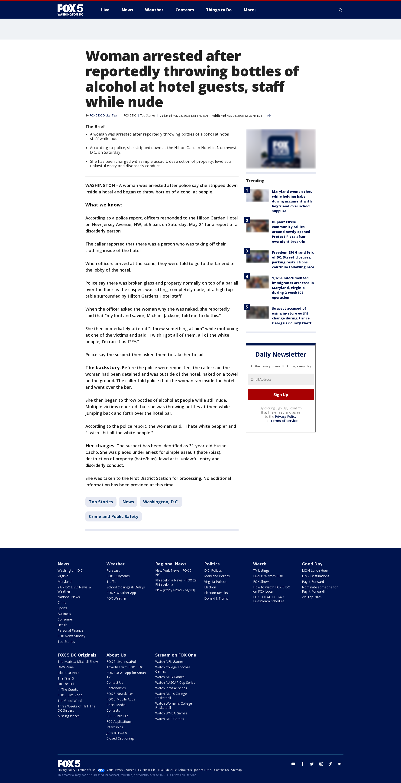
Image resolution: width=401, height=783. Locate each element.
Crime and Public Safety (113, 516)
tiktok (330, 764)
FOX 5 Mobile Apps (121, 699)
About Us (116, 655)
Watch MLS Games (169, 719)
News (128, 501)
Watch (259, 564)
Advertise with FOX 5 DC (125, 667)
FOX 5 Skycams (118, 576)
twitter (312, 764)
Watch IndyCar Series (171, 688)
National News (69, 597)
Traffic (111, 581)
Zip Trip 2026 (312, 597)
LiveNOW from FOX (268, 576)
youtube (293, 764)
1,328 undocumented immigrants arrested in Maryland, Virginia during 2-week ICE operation (293, 288)
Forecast (113, 570)
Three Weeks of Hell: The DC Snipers (76, 708)
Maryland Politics (217, 576)
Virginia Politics (215, 581)
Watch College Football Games (172, 669)
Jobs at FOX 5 (117, 732)
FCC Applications (119, 721)
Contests (113, 710)
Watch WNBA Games (171, 713)
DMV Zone (66, 667)
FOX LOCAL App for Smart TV (126, 674)
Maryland (64, 581)
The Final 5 (66, 678)
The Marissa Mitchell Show (78, 661)
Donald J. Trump (216, 598)
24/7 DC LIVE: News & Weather (74, 589)
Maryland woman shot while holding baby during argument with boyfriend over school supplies (292, 201)
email (339, 764)
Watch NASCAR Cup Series (175, 682)
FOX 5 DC (130, 115)
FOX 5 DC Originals (77, 655)
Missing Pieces (69, 716)
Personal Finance (70, 630)
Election (210, 587)
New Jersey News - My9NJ (175, 590)
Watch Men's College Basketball (171, 695)
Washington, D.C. (161, 501)
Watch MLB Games (169, 677)
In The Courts (68, 689)
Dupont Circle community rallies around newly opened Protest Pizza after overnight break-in (291, 232)
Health (62, 625)
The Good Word (70, 700)
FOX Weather (116, 598)
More (249, 10)
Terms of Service (284, 420)
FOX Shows (261, 581)
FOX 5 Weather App (121, 593)
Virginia (63, 576)
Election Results (216, 593)
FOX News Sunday (71, 636)
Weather (116, 564)
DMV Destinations (315, 576)
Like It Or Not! (68, 672)
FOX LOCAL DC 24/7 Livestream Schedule (268, 599)
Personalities (116, 688)
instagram (321, 764)
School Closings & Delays (126, 587)
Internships (115, 727)
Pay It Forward (313, 581)
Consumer (65, 619)
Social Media (116, 705)
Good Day (312, 564)
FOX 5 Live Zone (70, 695)
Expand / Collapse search (340, 10)
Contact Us (115, 682)
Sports (62, 608)
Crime (62, 602)
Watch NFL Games (169, 661)
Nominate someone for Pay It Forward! (320, 589)
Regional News (170, 564)
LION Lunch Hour (315, 570)
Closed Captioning (120, 738)
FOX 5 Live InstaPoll (121, 661)
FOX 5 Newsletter (120, 693)
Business (64, 613)
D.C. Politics (213, 570)
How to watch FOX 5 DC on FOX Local (271, 589)
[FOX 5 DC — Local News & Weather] (73, 10)
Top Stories (147, 115)
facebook (302, 764)
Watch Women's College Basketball (173, 705)
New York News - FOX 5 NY (173, 572)
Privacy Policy (286, 416)
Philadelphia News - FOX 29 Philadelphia (176, 582)
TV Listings (261, 570)
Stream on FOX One (175, 655)
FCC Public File (117, 716)
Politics (212, 564)
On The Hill (66, 684)
